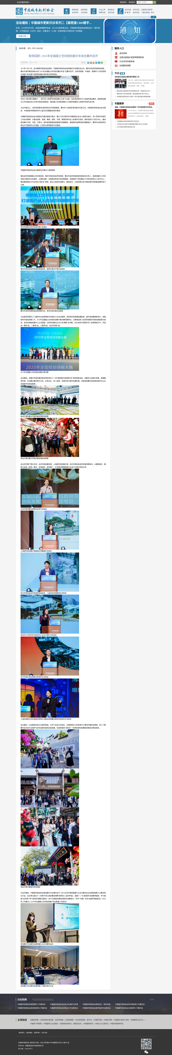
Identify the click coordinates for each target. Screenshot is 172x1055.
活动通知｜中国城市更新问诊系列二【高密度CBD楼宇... (54, 23)
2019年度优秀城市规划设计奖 (126, 127)
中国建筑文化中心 (137, 1020)
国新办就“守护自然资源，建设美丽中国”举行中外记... (133, 94)
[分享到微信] (102, 63)
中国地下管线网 (36, 1024)
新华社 (89, 1020)
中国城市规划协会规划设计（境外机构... (97, 1004)
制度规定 (75, 10)
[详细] (143, 86)
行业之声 (102, 10)
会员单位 (75, 12)
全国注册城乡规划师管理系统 (131, 57)
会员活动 (128, 10)
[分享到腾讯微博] (96, 63)
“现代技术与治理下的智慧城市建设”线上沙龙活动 (132, 124)
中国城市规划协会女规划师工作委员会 (129, 1008)
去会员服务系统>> (23, 2)
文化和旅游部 (80, 1020)
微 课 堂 (127, 12)
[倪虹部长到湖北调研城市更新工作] (120, 83)
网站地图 (29, 1033)
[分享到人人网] (99, 63)
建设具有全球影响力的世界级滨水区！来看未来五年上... (134, 91)
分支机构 (84, 12)
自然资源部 (59, 1020)
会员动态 (111, 12)
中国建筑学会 (89, 1024)
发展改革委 (34, 1020)
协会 (66, 13)
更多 (151, 104)
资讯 (93, 13)
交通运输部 (69, 1020)
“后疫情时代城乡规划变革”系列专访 (128, 121)
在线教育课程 (125, 66)
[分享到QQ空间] (91, 63)
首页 (29, 48)
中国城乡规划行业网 (121, 1020)
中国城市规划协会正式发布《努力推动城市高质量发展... (134, 96)
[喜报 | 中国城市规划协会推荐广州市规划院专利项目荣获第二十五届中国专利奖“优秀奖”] (120, 114)
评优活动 (136, 10)
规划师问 (123, 2)
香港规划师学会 (66, 1024)
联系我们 (132, 2)
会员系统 (123, 53)
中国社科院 (108, 1020)
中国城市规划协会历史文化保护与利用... (64, 1004)
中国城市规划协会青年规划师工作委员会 (130, 1004)
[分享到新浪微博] (94, 63)
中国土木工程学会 (102, 1024)
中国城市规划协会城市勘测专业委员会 (96, 1008)
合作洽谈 (44, 1033)
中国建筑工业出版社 (51, 1024)
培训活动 (136, 12)
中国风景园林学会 (116, 1024)
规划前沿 (111, 10)
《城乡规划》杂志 (147, 12)
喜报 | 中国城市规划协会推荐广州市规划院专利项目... (134, 107)
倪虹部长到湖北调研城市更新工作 (127, 77)
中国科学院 (98, 1020)
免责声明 (37, 1033)
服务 (120, 13)
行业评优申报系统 (126, 61)
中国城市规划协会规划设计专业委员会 (64, 1008)
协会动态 (39, 48)
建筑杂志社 (77, 1024)
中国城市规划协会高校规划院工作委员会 (32, 1008)
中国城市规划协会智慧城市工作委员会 (31, 1004)
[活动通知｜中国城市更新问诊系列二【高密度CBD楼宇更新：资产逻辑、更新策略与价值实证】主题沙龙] (23, 36)
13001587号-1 (29, 1049)
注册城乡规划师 (146, 10)
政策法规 (102, 12)
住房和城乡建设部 (47, 1020)
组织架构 (84, 10)
